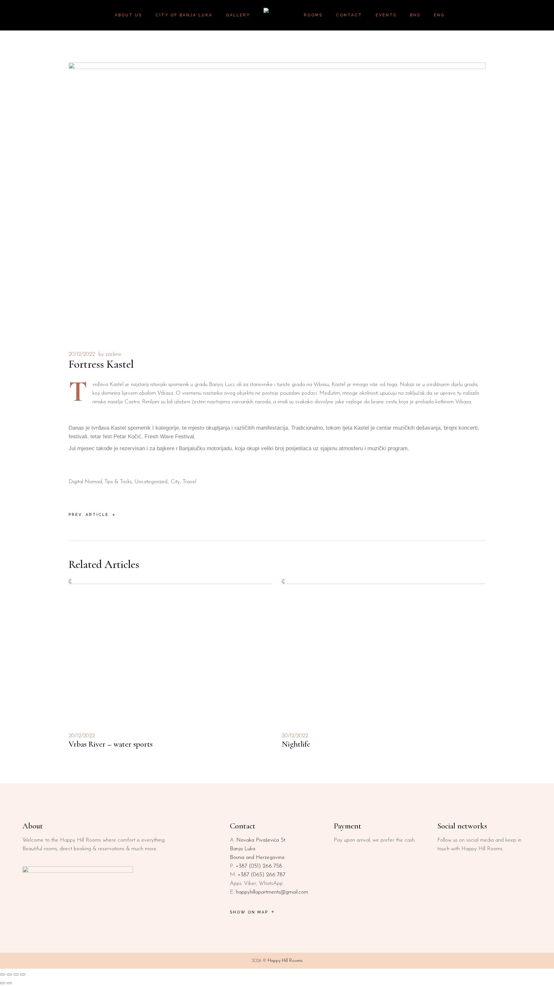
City (175, 481)
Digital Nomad (85, 481)
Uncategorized (150, 481)
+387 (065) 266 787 (261, 875)
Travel (189, 481)
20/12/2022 (82, 354)
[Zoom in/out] (2, 974)
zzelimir (113, 354)
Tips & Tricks (118, 481)
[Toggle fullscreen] (9, 974)
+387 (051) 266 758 (259, 866)
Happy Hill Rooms (285, 960)
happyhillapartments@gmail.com (272, 892)
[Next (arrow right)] (9, 983)
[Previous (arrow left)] (2, 983)
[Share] (16, 974)
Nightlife (296, 744)
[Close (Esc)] (22, 974)
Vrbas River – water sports (111, 744)
